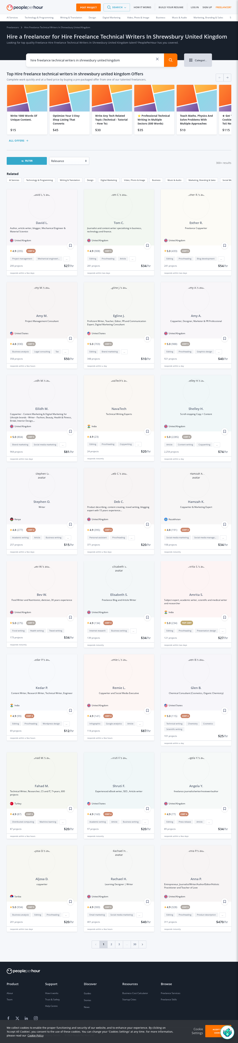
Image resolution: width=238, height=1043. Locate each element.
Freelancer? (223, 7)
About (10, 993)
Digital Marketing (111, 17)
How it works (142, 7)
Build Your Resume (171, 7)
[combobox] (91, 60)
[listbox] (119, 110)
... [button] (66, 259)
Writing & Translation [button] (70, 180)
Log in (195, 7)
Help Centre (51, 1006)
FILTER (29, 160)
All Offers (16, 140)
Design (92, 17)
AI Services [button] (14, 180)
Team (9, 999)
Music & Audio (179, 17)
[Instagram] (35, 1018)
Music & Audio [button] (174, 180)
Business (160, 17)
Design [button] (90, 180)
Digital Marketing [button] (109, 180)
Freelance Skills (169, 999)
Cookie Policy (36, 1035)
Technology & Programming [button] (39, 180)
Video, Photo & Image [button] (134, 180)
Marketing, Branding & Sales (208, 17)
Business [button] (156, 180)
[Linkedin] (26, 1018)
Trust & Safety (52, 999)
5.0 (172, 251)
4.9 (17, 251)
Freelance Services (170, 993)
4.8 (17, 344)
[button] (117, 7)
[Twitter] (17, 1018)
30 (134, 944)
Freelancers (13, 27)
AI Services (12, 17)
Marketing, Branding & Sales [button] (202, 180)
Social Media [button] (229, 180)
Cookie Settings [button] (197, 1031)
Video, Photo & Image (138, 17)
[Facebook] (8, 1018)
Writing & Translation (71, 17)
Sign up (207, 7)
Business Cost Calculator (135, 993)
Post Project (88, 7)
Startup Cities (129, 999)
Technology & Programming (39, 17)
